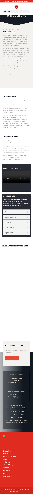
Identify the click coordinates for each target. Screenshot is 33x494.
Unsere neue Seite (8, 312)
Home (6, 453)
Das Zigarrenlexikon (10, 456)
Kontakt (6, 468)
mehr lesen (6, 274)
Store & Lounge (9, 465)
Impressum (7, 470)
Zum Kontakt (11, 358)
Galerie (6, 459)
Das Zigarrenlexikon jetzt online (12, 282)
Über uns (7, 462)
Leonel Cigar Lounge (9, 254)
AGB (5, 473)
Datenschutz (8, 476)
